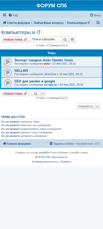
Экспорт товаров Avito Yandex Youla (43, 60)
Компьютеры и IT (21, 32)
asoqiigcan (50, 84)
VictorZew (50, 74)
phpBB (43, 152)
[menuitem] (13, 15)
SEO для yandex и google (34, 81)
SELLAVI (21, 71)
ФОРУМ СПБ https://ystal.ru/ (51, 157)
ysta (47, 63)
